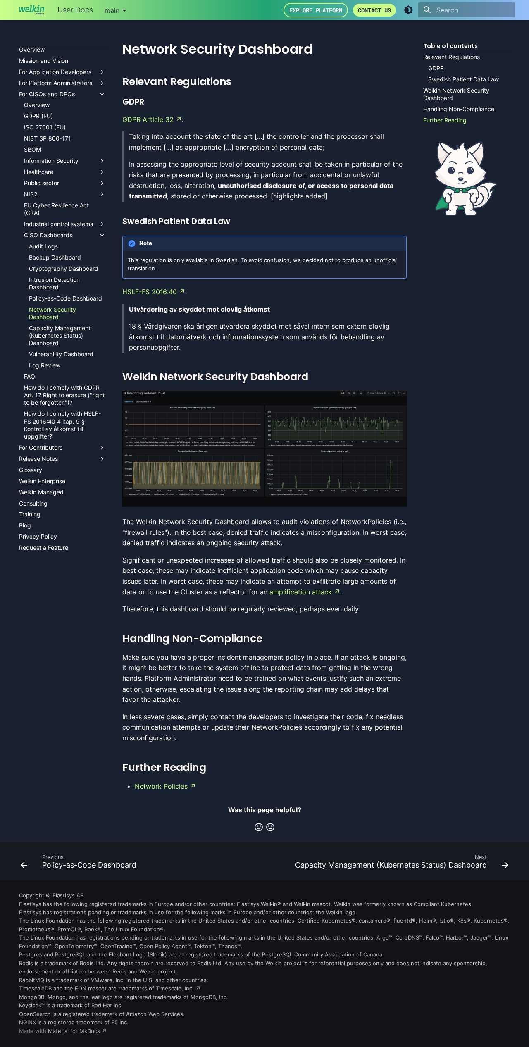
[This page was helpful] (259, 827)
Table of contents (450, 46)
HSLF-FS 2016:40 (149, 292)
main (112, 10)
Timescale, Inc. (175, 988)
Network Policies (161, 786)
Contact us (374, 10)
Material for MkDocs (75, 1031)
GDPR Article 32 (148, 119)
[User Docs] (32, 10)
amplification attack (300, 592)
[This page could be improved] (270, 827)
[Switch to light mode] (408, 10)
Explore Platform (315, 10)
